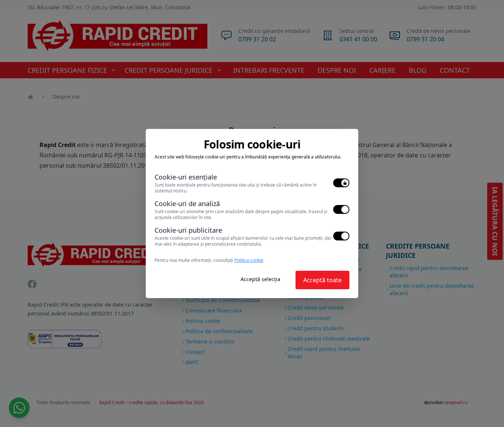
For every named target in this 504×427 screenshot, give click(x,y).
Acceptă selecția (260, 279)
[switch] (341, 182)
